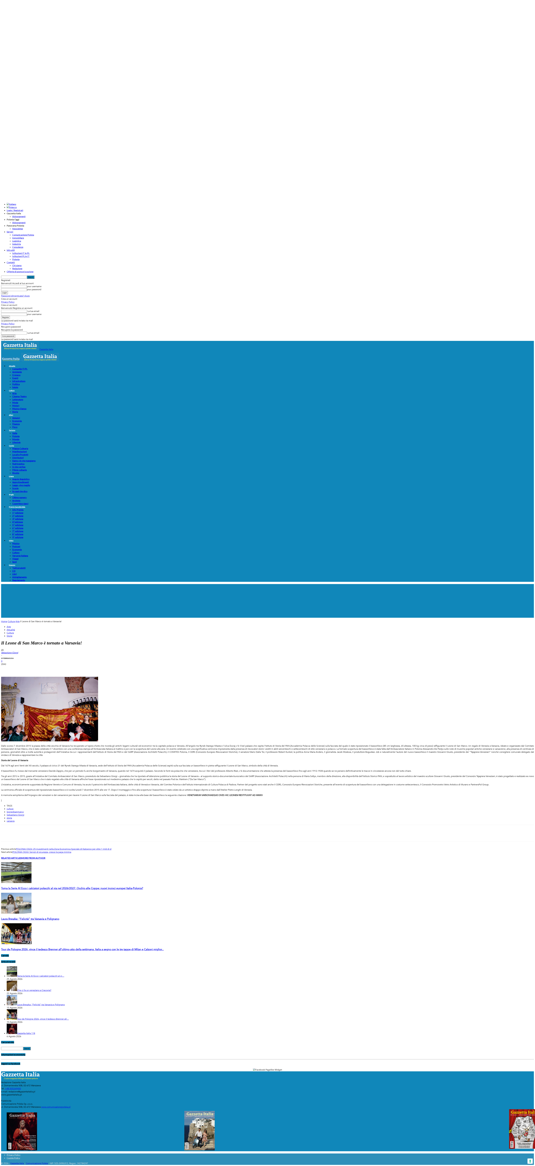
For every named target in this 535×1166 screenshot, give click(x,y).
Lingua (11, 476)
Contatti (11, 262)
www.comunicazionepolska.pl (55, 1107)
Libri (14, 574)
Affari (11, 415)
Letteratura (17, 399)
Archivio (16, 500)
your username (34, 286)
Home (4, 621)
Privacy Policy (7, 302)
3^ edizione (17, 519)
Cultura (11, 390)
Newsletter (17, 228)
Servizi (10, 231)
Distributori (18, 457)
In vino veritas (18, 466)
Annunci (16, 417)
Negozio (12, 565)
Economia (17, 421)
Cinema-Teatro (19, 396)
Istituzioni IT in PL (21, 253)
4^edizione (17, 522)
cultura (10, 808)
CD (13, 571)
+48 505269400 (13, 1088)
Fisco (14, 427)
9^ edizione (17, 537)
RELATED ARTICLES (11, 858)
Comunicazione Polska (23, 234)
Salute (15, 387)
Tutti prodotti (18, 568)
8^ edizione (17, 534)
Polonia (16, 259)
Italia (14, 433)
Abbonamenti (18, 216)
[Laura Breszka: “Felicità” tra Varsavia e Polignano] (16, 912)
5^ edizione (17, 525)
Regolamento (18, 580)
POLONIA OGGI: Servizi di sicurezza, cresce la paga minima (41, 852)
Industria (16, 244)
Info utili (11, 250)
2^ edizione (17, 515)
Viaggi (15, 558)
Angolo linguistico (21, 479)
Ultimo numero (19, 497)
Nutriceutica (18, 463)
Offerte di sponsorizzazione (20, 271)
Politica (16, 384)
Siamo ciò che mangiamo (24, 460)
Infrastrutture (18, 381)
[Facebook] (5, 668)
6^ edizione (17, 528)
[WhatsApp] (35, 668)
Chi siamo (17, 265)
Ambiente (17, 372)
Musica (15, 543)
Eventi (15, 378)
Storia (15, 411)
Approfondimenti (20, 482)
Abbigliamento (19, 577)
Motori (15, 405)
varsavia (10, 821)
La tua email (33, 311)
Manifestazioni (19, 451)
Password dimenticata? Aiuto (15, 295)
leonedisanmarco (15, 811)
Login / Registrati (15, 210)
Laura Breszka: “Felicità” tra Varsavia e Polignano (30, 919)
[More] (56, 669)
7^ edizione (17, 531)
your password (34, 289)
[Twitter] (15, 668)
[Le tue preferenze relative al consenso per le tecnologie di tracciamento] (530, 1161)
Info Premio (18, 509)
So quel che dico (19, 491)
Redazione (17, 268)
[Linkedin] (45, 668)
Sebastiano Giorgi (15, 814)
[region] (267, 601)
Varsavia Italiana (20, 555)
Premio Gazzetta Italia (17, 507)
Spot (14, 561)
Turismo (12, 430)
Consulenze (17, 247)
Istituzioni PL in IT (21, 256)
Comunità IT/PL (19, 368)
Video (11, 541)
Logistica (16, 241)
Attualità (12, 366)
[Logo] (11, 360)
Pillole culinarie (19, 470)
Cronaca (16, 375)
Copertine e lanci (20, 503)
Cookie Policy (13, 1158)
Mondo (15, 439)
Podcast (16, 546)
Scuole (15, 488)
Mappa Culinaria (20, 448)
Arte (14, 393)
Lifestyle (16, 442)
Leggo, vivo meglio (21, 485)
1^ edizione (17, 512)
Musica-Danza (19, 408)
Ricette (15, 473)
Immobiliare (18, 237)
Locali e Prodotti (20, 454)
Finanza (16, 424)
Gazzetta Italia (17, 1163)
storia (9, 818)
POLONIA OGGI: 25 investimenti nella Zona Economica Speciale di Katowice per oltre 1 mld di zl (63, 849)
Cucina (11, 446)
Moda (15, 402)
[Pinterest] (25, 668)
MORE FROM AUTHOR (33, 858)
